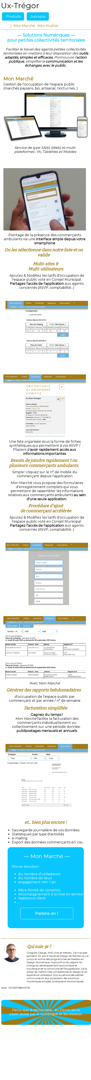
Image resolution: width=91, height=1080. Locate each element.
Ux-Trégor (20, 5)
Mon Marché (24, 26)
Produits (13, 16)
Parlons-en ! (46, 913)
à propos (38, 16)
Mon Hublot (47, 26)
